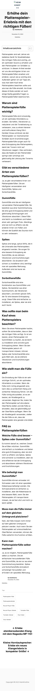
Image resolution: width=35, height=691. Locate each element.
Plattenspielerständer (9, 601)
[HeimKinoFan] (17, 4)
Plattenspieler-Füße (8, 596)
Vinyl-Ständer (7, 619)
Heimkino (17, 37)
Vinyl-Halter (21, 615)
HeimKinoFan (18, 29)
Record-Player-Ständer (9, 610)
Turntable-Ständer (8, 615)
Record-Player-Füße (8, 605)
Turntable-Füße (25, 610)
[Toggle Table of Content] (29, 48)
